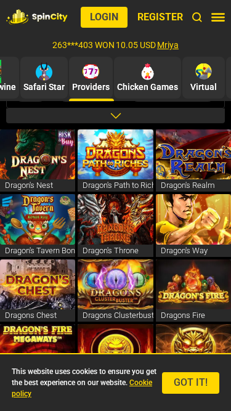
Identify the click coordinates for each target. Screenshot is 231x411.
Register (160, 17)
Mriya (168, 45)
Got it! (191, 382)
